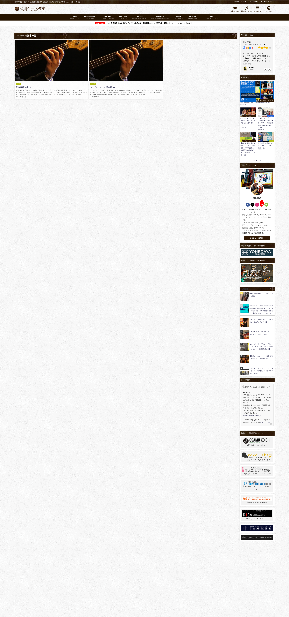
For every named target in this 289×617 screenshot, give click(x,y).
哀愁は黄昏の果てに (24, 87)
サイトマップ (269, 1)
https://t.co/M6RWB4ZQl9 (252, 415)
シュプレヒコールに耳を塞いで (102, 87)
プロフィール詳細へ (257, 238)
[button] (265, 69)
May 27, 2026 (265, 422)
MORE (256, 160)
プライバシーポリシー (255, 1)
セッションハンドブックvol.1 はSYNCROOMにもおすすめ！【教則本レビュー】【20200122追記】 (261, 346)
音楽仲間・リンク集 (240, 1)
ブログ (18, 83)
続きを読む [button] (247, 64)
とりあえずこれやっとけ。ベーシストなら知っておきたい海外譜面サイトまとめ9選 (261, 371)
